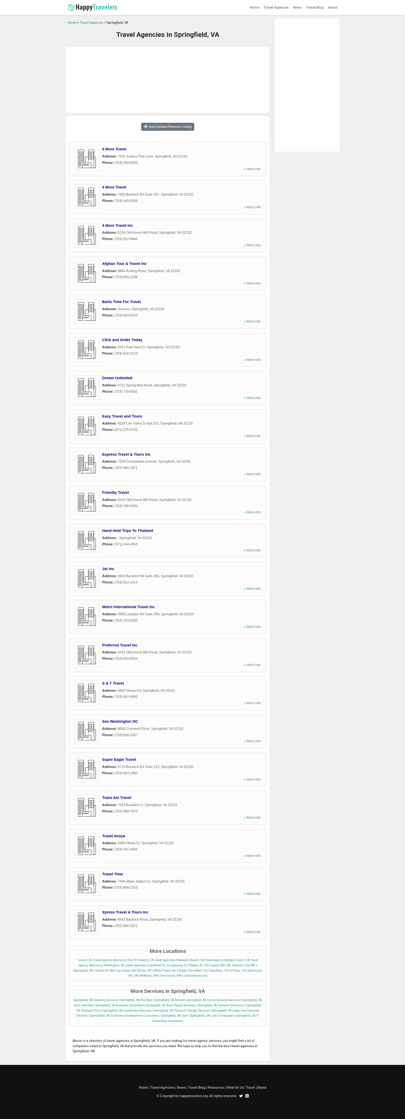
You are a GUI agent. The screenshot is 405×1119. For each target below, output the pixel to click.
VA (136, 975)
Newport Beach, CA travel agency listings (206, 960)
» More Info (252, 169)
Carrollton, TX (218, 970)
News (297, 7)
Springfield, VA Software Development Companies (124, 1016)
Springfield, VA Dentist (169, 1000)
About (333, 7)
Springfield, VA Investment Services (127, 1010)
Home (254, 7)
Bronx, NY (145, 970)
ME (229, 965)
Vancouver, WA (170, 975)
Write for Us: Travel (241, 1087)
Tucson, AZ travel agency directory (101, 960)
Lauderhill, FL (157, 965)
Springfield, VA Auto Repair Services (170, 1005)
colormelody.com (196, 975)
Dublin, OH (185, 970)
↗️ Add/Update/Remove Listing (168, 127)
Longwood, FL (177, 965)
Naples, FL (196, 965)
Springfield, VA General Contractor (220, 1005)
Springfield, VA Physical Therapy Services (182, 1010)
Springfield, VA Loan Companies (212, 1016)
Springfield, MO (83, 970)
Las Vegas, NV (126, 970)
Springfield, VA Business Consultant (120, 1005)
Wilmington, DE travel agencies (125, 965)
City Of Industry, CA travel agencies (151, 960)
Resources (216, 1087)
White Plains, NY (165, 970)
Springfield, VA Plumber (136, 1000)
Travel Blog (315, 7)
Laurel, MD (218, 965)
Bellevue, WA (149, 975)
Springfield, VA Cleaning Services (95, 1000)
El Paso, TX (238, 970)
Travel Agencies (276, 7)
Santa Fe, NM (105, 970)
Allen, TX (201, 970)
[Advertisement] (167, 79)
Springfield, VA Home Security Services (213, 1000)
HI (206, 965)
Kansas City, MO (244, 965)
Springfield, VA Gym (174, 1016)
